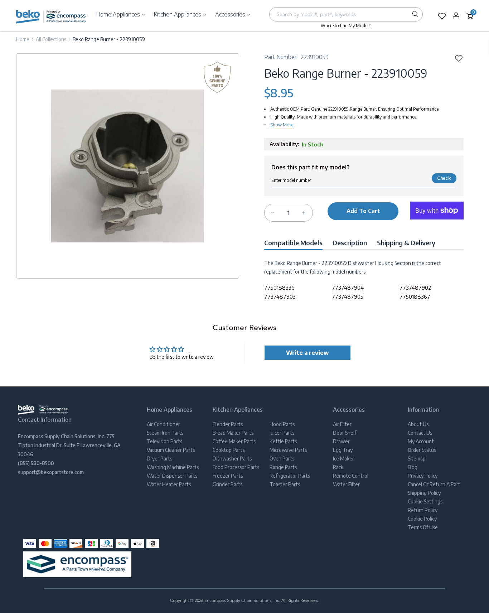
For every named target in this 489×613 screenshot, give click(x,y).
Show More (282, 124)
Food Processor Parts (236, 467)
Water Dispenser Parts (172, 476)
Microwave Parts (288, 450)
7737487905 (347, 296)
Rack (338, 467)
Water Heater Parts (169, 484)
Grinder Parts (227, 484)
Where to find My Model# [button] (346, 25)
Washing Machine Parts (173, 467)
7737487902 (415, 287)
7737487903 (280, 296)
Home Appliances (118, 14)
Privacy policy (422, 476)
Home (22, 39)
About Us (418, 424)
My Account (421, 441)
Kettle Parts (283, 441)
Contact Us (420, 433)
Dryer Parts (159, 458)
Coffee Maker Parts (234, 441)
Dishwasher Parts (232, 458)
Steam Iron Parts (165, 433)
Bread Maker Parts (233, 433)
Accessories (231, 14)
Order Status (422, 450)
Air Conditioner (163, 424)
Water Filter (346, 484)
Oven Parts (282, 458)
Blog (412, 467)
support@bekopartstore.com (51, 472)
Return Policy (422, 510)
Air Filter (342, 424)
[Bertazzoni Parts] (51, 16)
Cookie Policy (422, 519)
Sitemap (417, 458)
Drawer (341, 441)
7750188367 (415, 296)
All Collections (51, 39)
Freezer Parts (228, 476)
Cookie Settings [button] (425, 501)
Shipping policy (424, 493)
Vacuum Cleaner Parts (171, 450)
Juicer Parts (282, 433)
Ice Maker (343, 458)
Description (350, 242)
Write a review (307, 352)
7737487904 (348, 287)
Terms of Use (423, 527)
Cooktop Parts (229, 450)
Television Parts (164, 441)
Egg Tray (343, 450)
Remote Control (350, 476)
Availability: (284, 144)
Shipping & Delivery (406, 242)
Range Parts (283, 467)
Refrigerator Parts (290, 476)
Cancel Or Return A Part (434, 484)
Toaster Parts (285, 484)
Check (444, 178)
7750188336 (279, 287)
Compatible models (293, 242)
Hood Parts (282, 424)
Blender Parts (228, 424)
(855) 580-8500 (36, 463)
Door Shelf (344, 433)
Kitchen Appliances (178, 14)
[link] (456, 58)
